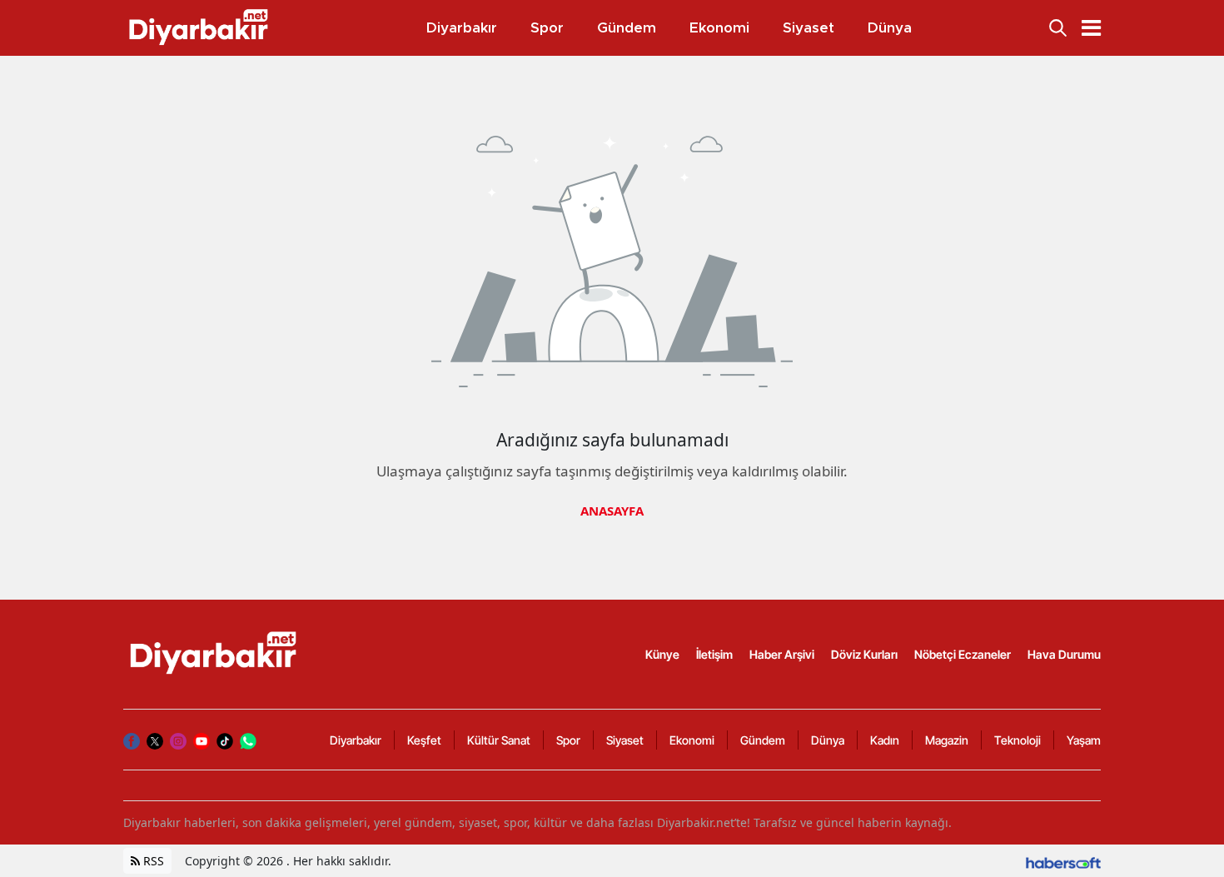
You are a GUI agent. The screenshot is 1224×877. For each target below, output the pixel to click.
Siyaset (625, 740)
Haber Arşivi (781, 654)
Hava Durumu (1064, 654)
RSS (152, 861)
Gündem (762, 740)
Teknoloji (1017, 740)
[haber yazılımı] (1063, 861)
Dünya (827, 740)
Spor (568, 740)
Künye (662, 654)
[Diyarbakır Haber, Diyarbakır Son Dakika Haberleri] (214, 653)
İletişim (714, 654)
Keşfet (424, 740)
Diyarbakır (355, 740)
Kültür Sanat (498, 740)
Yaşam (1084, 740)
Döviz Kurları (864, 654)
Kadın (884, 740)
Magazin (946, 740)
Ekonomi (691, 740)
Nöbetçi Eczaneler (962, 654)
